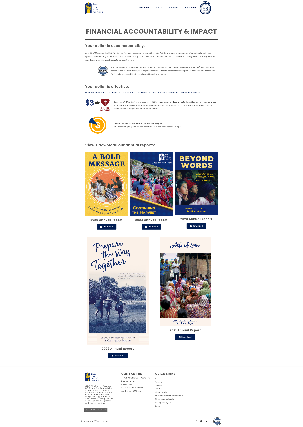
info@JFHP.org (128, 381)
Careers (158, 385)
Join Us (158, 7)
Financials (159, 382)
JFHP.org (103, 421)
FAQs (157, 378)
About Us (144, 7)
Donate (158, 388)
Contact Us (189, 7)
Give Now (173, 7)
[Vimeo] (206, 421)
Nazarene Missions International (169, 395)
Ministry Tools (161, 392)
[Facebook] (196, 421)
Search (158, 406)
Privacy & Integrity (163, 402)
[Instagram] (201, 421)
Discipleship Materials (164, 399)
